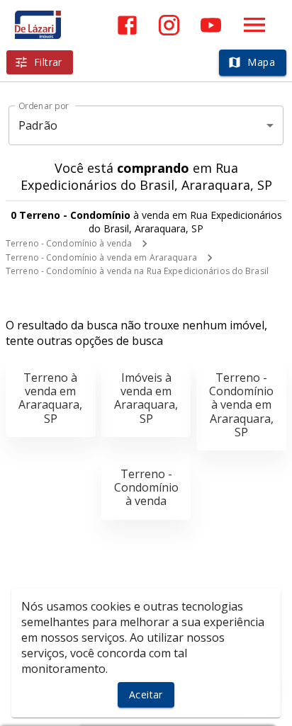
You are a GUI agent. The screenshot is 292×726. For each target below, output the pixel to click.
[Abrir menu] (254, 24)
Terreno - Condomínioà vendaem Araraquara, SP (241, 405)
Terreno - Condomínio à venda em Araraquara (101, 257)
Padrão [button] (37, 125)
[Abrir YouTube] (210, 25)
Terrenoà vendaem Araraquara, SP (50, 398)
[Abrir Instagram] (169, 25)
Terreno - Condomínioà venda (146, 487)
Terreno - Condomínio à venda (69, 243)
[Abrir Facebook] (127, 25)
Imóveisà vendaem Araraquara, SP (146, 398)
